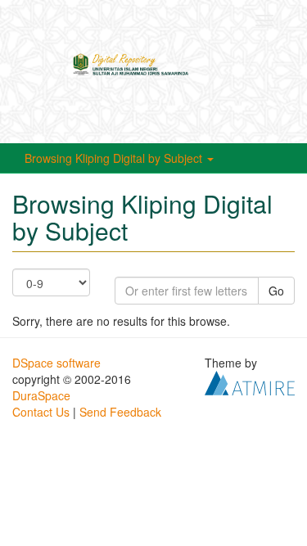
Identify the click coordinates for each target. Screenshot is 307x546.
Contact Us (41, 412)
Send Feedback (120, 412)
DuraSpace (41, 395)
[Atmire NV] (250, 381)
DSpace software (56, 362)
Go (276, 290)
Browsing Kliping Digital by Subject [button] (115, 158)
